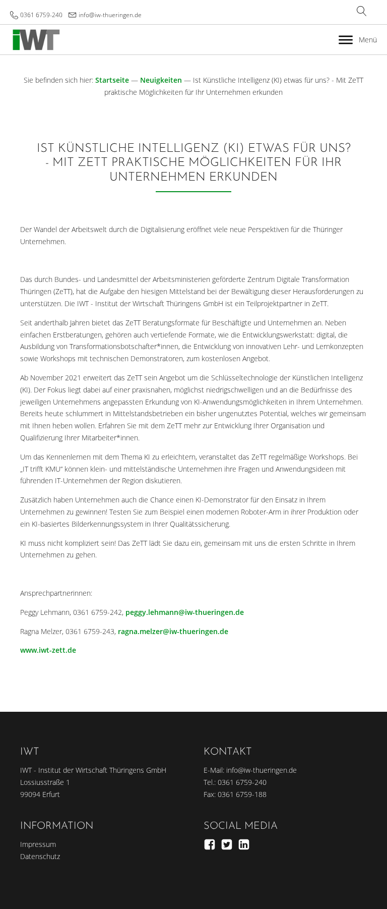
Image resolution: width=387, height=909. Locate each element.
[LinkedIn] (244, 844)
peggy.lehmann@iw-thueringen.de (184, 612)
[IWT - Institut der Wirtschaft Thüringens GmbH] (36, 39)
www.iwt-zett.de (48, 650)
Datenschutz (40, 856)
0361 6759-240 (41, 15)
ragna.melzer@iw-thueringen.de (173, 631)
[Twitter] (227, 844)
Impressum (38, 844)
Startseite (112, 80)
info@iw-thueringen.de (110, 15)
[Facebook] (210, 844)
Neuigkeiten (161, 80)
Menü (368, 39)
